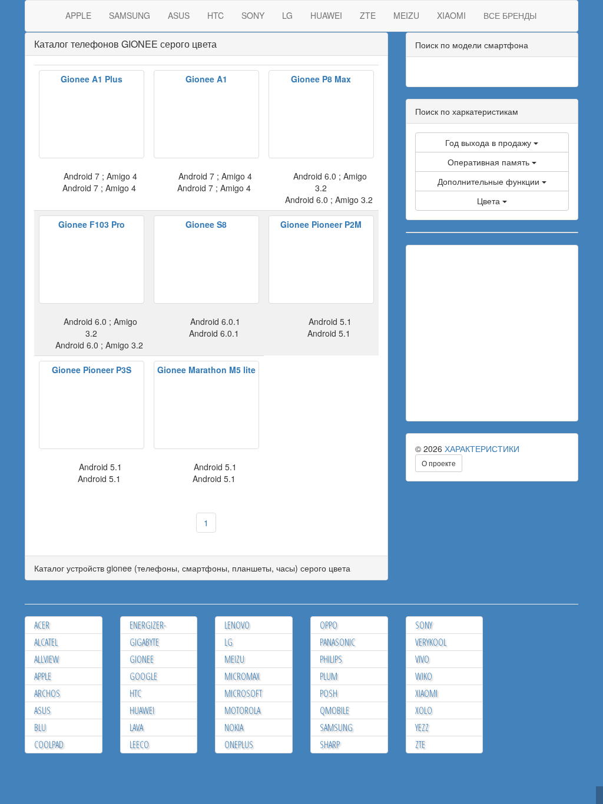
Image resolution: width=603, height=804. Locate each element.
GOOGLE (143, 676)
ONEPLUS (238, 744)
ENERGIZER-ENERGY (148, 632)
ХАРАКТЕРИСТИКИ (482, 448)
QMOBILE (334, 710)
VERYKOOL (430, 642)
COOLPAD (49, 744)
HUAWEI (326, 15)
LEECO (139, 744)
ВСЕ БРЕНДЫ (509, 15)
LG (287, 15)
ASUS (179, 15)
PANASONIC (337, 642)
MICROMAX (242, 676)
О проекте (439, 463)
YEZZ (422, 727)
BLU (40, 727)
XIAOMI (451, 15)
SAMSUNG (129, 15)
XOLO (423, 710)
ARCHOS (47, 693)
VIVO (422, 659)
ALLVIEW (46, 659)
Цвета (489, 201)
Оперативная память (490, 162)
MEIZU (406, 15)
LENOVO (237, 625)
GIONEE (142, 659)
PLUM (328, 676)
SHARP (330, 744)
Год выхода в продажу (489, 142)
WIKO (423, 676)
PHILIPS (331, 659)
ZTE (368, 15)
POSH (328, 693)
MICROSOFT (243, 693)
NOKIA (233, 727)
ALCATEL (46, 642)
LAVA (136, 727)
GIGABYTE (144, 642)
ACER (41, 625)
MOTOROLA (242, 710)
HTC (215, 15)
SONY (252, 15)
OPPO (328, 625)
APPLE (78, 15)
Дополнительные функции (490, 181)
